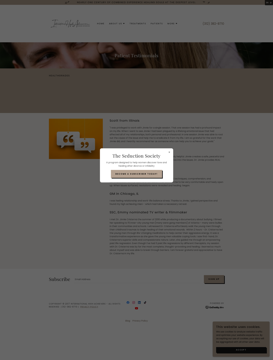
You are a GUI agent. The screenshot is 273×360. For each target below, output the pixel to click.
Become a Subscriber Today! (136, 173)
